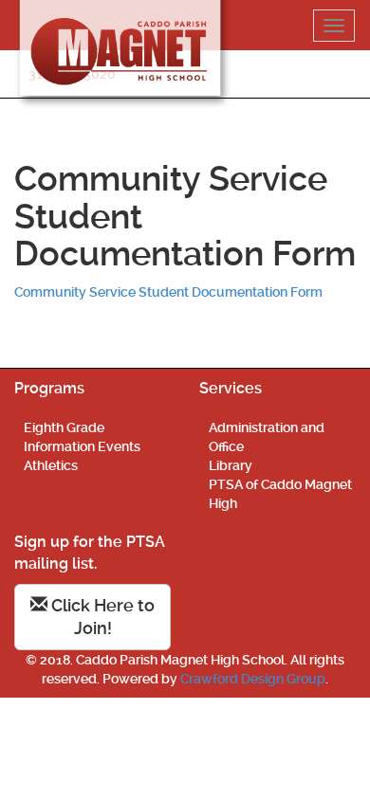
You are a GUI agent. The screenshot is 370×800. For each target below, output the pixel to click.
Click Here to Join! (101, 616)
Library (230, 465)
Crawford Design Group (252, 678)
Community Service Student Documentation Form (168, 292)
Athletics (51, 465)
